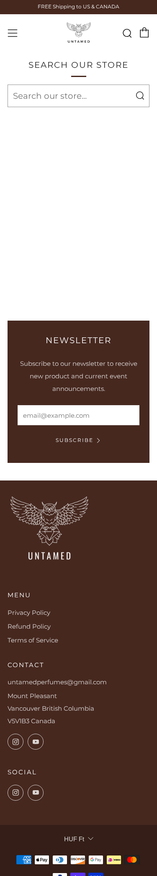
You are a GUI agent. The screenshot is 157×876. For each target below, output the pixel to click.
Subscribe (74, 440)
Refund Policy (29, 626)
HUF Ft (74, 839)
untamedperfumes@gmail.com (57, 682)
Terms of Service (33, 640)
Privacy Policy (29, 613)
